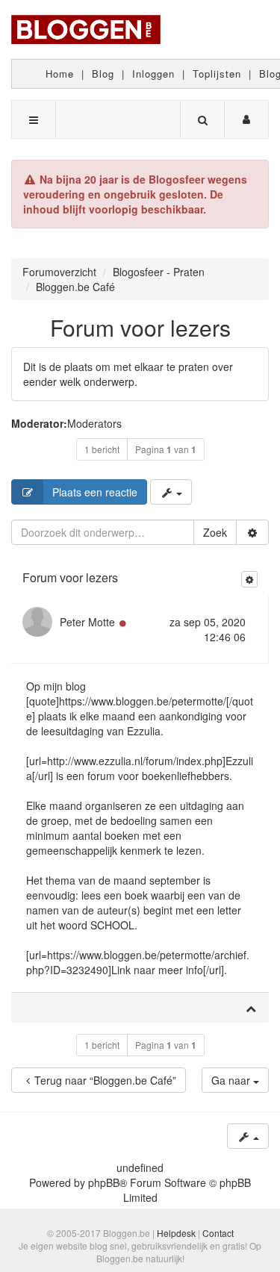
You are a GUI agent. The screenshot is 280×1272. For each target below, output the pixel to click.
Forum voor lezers (140, 327)
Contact (218, 1232)
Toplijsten (217, 73)
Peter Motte (87, 621)
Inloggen (153, 73)
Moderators (94, 423)
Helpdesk (176, 1232)
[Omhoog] (251, 1007)
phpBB (103, 1182)
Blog (103, 73)
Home (60, 73)
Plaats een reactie (94, 491)
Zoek (215, 532)
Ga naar (232, 1080)
